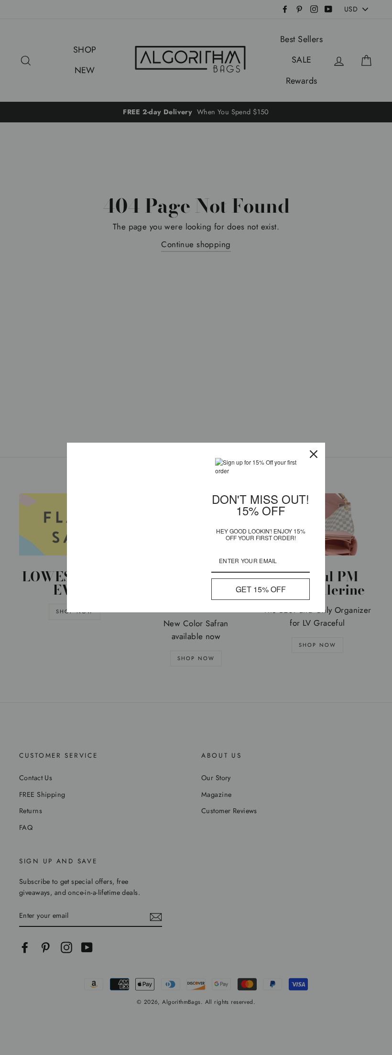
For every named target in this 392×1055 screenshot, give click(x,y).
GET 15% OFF (261, 589)
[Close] (313, 454)
